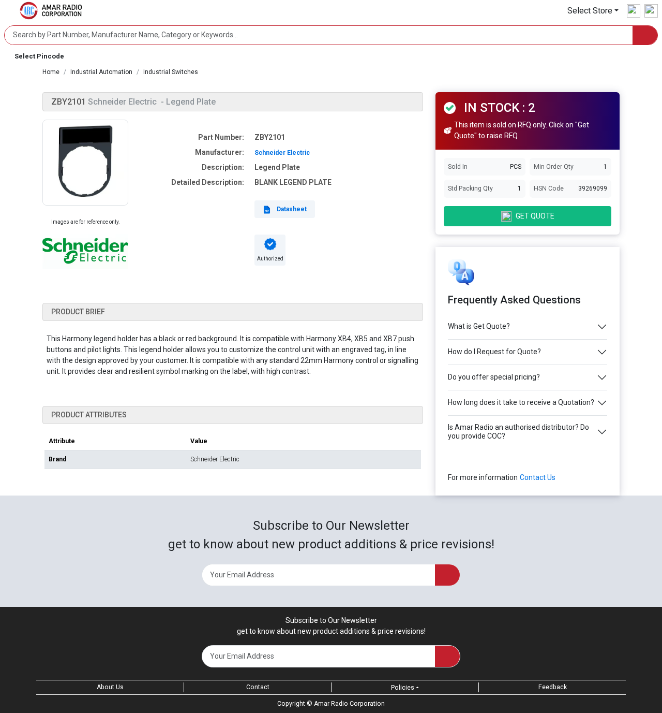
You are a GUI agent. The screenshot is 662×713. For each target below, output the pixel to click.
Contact (257, 687)
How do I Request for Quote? (494, 351)
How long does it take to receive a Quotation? (521, 402)
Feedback (552, 687)
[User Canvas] (633, 11)
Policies (402, 687)
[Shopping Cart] (651, 11)
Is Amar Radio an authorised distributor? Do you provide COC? (518, 431)
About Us (110, 687)
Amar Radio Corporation (349, 703)
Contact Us (537, 477)
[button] (593, 11)
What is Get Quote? (479, 326)
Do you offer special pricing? (494, 377)
